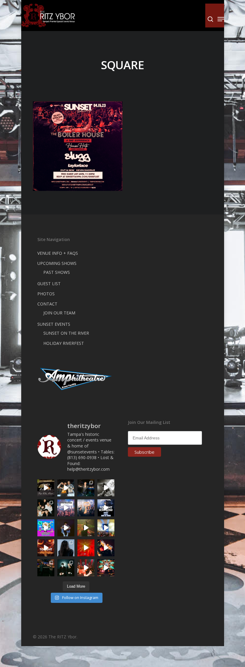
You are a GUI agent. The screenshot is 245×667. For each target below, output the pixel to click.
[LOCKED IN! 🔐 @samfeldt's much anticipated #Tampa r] (85, 487)
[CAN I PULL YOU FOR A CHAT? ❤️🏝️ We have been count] (85, 507)
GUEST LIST (49, 283)
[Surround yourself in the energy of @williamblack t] (85, 527)
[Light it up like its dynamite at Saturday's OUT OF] (105, 547)
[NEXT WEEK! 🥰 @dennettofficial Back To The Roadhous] (65, 527)
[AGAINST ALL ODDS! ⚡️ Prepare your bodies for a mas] (65, 487)
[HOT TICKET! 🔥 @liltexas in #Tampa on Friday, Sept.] (105, 487)
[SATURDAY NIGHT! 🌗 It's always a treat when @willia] (105, 567)
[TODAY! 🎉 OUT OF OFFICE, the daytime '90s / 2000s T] (45, 527)
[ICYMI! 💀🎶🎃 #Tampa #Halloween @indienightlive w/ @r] (45, 507)
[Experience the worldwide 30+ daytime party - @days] (65, 507)
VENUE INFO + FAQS (57, 253)
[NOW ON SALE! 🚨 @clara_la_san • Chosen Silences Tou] (65, 547)
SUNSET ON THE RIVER (66, 333)
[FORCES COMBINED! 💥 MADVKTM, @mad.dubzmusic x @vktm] (65, 567)
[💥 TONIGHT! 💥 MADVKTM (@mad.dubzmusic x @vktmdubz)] (45, 547)
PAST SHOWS (56, 272)
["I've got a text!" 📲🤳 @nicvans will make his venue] (85, 567)
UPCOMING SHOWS (56, 263)
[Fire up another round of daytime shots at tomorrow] (105, 527)
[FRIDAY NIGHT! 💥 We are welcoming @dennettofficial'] (45, 487)
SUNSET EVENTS (53, 324)
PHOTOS (46, 294)
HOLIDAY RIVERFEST (63, 343)
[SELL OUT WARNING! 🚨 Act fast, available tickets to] (45, 567)
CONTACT (47, 304)
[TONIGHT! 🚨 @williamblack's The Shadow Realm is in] (105, 507)
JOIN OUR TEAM (59, 313)
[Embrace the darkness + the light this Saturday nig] (85, 547)
